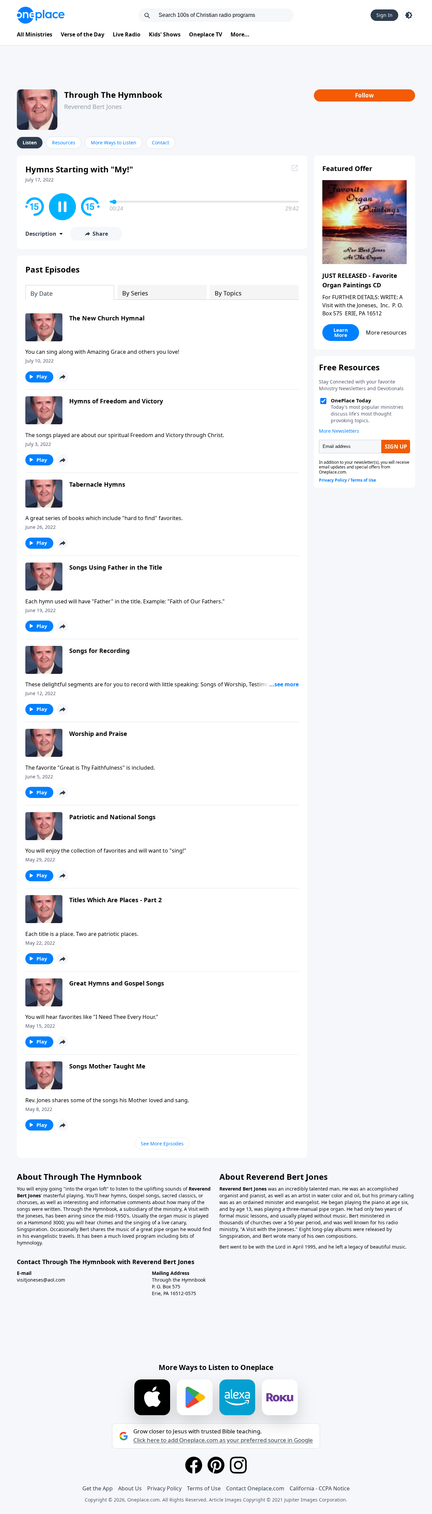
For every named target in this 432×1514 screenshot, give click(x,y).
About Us (130, 1488)
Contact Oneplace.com (255, 1488)
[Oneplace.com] (40, 15)
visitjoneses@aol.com (41, 1280)
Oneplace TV (205, 34)
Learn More (340, 332)
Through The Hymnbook (113, 94)
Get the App (97, 1488)
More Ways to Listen (113, 142)
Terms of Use (204, 1488)
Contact (160, 142)
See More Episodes (162, 1143)
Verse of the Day (82, 34)
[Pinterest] (216, 1465)
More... (240, 34)
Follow (364, 95)
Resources (63, 142)
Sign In (384, 15)
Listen (30, 142)
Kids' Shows (165, 34)
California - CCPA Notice (320, 1488)
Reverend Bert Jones (93, 107)
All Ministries (34, 34)
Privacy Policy (164, 1488)
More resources (386, 332)
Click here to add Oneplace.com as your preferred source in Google (223, 1440)
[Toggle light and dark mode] (408, 15)
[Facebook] (193, 1465)
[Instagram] (238, 1465)
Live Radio (126, 34)
